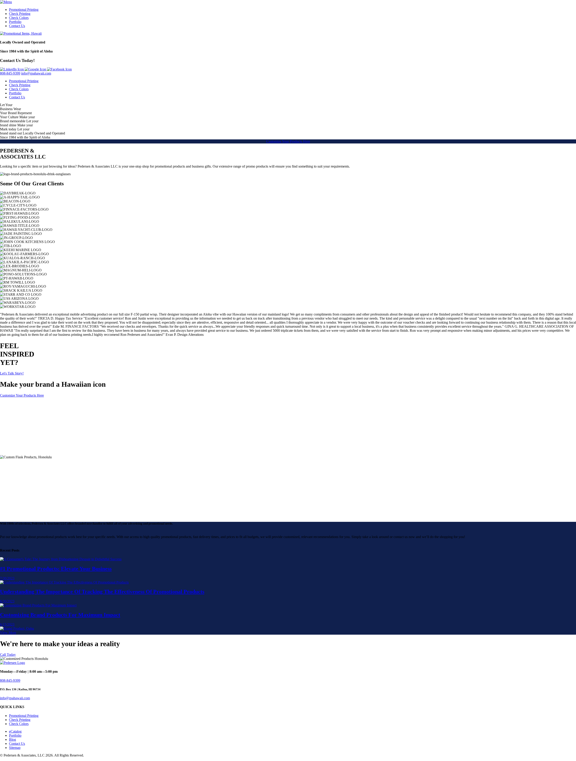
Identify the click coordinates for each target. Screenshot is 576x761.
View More (8, 632)
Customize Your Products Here (288, 141)
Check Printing (19, 14)
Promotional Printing (23, 9)
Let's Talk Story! (12, 373)
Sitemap (14, 748)
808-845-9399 (10, 73)
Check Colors (19, 18)
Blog (12, 739)
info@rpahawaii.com (36, 73)
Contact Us (17, 26)
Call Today (8, 655)
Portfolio (15, 22)
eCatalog (15, 731)
